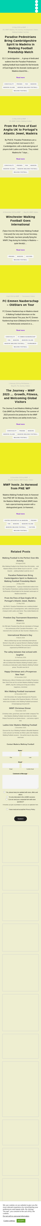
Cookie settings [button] (9, 1221)
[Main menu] (31, 9)
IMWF (7, 30)
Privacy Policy (30, 809)
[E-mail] (36, 1)
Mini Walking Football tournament (20, 691)
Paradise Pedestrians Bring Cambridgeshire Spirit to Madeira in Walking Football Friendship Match (20, 44)
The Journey (19, 30)
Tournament (26, 296)
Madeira (12, 30)
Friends (19, 84)
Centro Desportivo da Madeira (16, 520)
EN (4, 30)
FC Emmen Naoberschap (26, 336)
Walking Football (17, 32)
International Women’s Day (20, 635)
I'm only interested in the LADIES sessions (22, 797)
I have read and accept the (22, 809)
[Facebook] (36, 4)
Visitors (35, 30)
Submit (20, 819)
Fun (26, 84)
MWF (21, 480)
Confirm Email (30, 769)
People (25, 480)
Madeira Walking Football (28, 87)
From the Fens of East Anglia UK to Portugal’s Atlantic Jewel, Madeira (20, 129)
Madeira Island (9, 87)
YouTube (26, 32)
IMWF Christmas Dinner (20, 708)
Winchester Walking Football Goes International (20, 220)
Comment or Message (20, 774)
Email (20, 762)
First (11, 757)
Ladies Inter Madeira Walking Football (20, 725)
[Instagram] (36, 7)
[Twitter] (36, 11)
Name (20, 750)
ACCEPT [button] (21, 1221)
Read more (20, 77)
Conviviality (9, 84)
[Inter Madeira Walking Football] (7, 6)
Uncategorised (28, 30)
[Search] (31, 3)
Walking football (20, 90)
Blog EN (26, 212)
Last (30, 757)
